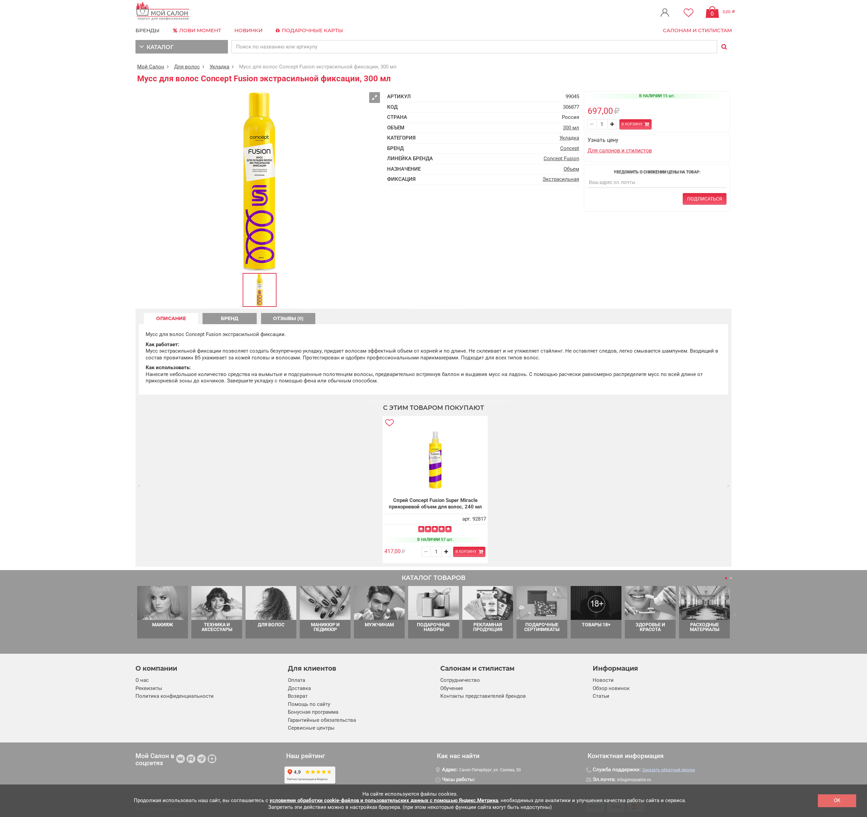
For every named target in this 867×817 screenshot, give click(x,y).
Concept (569, 148)
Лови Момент (199, 30)
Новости (603, 680)
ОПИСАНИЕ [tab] (171, 318)
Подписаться (704, 199)
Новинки (248, 30)
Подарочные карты (311, 30)
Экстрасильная (561, 179)
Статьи (601, 696)
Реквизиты (148, 688)
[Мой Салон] (162, 11)
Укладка (219, 67)
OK (837, 800)
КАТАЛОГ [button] (158, 47)
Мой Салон (150, 67)
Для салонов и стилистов (620, 150)
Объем (571, 169)
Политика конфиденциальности (174, 696)
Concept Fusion (561, 158)
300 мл (571, 128)
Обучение (451, 688)
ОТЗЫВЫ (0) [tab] (288, 318)
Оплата (296, 680)
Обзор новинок (611, 688)
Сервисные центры (311, 728)
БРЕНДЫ (147, 30)
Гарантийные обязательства (322, 720)
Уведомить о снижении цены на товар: (657, 172)
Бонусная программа (313, 712)
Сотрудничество (460, 680)
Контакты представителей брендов (483, 696)
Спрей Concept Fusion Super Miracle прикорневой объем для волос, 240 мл (435, 503)
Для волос (187, 67)
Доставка (299, 688)
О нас (142, 680)
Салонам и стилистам (697, 30)
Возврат (298, 696)
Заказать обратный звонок (668, 770)
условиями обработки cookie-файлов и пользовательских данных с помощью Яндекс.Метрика (384, 800)
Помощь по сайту (309, 704)
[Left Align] (421, 529)
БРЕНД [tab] (229, 318)
